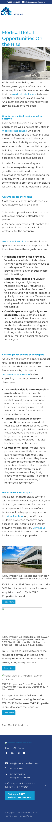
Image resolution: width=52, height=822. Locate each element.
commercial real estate (16, 374)
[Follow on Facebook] (6, 753)
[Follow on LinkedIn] (12, 753)
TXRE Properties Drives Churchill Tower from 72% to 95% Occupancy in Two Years (25, 687)
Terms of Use (11, 816)
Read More (9, 602)
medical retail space (24, 94)
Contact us (39, 527)
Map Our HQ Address (15, 725)
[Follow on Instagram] (18, 753)
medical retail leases (14, 130)
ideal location (15, 516)
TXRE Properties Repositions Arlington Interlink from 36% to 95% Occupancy (25, 577)
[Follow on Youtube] (24, 753)
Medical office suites (14, 241)
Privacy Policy (25, 816)
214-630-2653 (14, 2)
